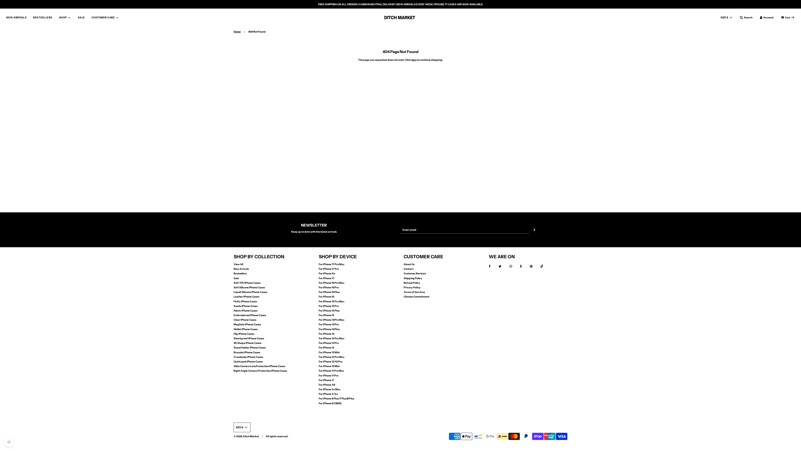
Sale (236, 278)
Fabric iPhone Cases (245, 310)
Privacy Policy (412, 287)
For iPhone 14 (326, 333)
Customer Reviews (415, 273)
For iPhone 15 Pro (329, 306)
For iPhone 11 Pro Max (331, 370)
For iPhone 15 (326, 315)
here (414, 59)
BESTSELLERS (42, 17)
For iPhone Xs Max (329, 389)
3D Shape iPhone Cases (247, 343)
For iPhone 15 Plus (329, 310)
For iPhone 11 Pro (328, 375)
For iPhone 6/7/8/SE (330, 403)
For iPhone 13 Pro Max (331, 338)
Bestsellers (240, 273)
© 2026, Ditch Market (246, 436)
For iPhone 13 (326, 347)
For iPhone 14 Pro (329, 324)
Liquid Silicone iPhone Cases (250, 292)
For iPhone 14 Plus (329, 329)
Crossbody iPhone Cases (248, 357)
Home (237, 31)
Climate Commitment (416, 296)
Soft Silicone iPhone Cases (249, 287)
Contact (408, 268)
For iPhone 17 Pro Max (331, 264)
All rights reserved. (277, 436)
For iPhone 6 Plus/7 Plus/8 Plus (336, 398)
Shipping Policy (413, 278)
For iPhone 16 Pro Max (331, 282)
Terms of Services (414, 292)
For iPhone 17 (326, 278)
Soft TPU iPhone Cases (247, 282)
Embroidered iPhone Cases (250, 315)
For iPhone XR (327, 384)
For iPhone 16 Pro (329, 287)
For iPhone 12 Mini (329, 366)
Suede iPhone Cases (246, 306)
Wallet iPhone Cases (246, 329)
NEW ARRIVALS (16, 17)
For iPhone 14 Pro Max (331, 319)
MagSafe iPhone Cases (247, 324)
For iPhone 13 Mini (329, 352)
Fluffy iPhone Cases (245, 301)
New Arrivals (241, 268)
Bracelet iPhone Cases (247, 352)
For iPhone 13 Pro (329, 343)
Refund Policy (412, 282)
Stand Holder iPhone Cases (250, 347)
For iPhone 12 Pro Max (331, 357)
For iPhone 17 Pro (329, 268)
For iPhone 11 (326, 380)
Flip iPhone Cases (244, 333)
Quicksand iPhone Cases (248, 361)
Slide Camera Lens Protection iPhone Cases (259, 366)
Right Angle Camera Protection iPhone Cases (260, 370)
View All (238, 264)
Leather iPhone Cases (246, 296)
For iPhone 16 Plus (329, 292)
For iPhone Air (327, 273)
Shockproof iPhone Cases (249, 338)
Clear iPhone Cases (245, 319)
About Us (409, 264)
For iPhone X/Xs (328, 393)
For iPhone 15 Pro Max (331, 301)
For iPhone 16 (326, 296)
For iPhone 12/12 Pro (330, 361)
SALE (81, 17)
